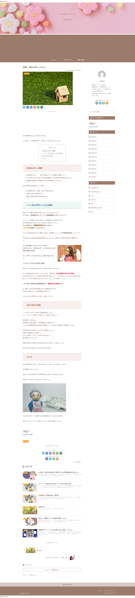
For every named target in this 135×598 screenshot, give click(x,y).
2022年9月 (93, 161)
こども (92, 195)
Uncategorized (94, 187)
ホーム (100, 590)
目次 (49, 147)
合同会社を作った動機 (49, 151)
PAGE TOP (68, 584)
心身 (91, 211)
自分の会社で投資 (48, 156)
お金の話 (26, 441)
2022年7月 (93, 169)
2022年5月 (93, 177)
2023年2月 (93, 145)
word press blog (94, 191)
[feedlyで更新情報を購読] (53, 459)
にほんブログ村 (28, 434)
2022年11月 (93, 153)
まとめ (44, 158)
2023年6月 (93, 141)
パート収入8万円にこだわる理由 (53, 153)
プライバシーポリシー (109, 590)
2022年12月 (93, 149)
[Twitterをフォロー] (50, 459)
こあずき (102, 81)
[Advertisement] (67, 46)
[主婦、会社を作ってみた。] (31, 107)
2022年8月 (93, 165)
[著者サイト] (46, 459)
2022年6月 (93, 173)
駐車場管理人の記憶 (96, 207)
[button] (113, 112)
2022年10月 (93, 157)
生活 (91, 203)
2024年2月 (93, 137)
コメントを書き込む (52, 570)
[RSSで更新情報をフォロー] (57, 459)
